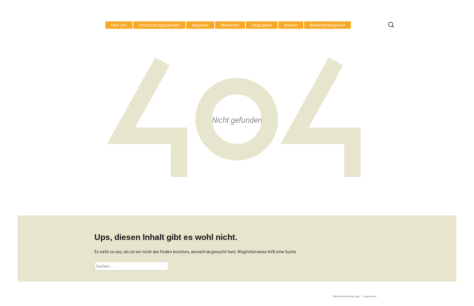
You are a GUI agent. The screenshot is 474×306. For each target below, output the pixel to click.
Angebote (200, 25)
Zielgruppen (261, 25)
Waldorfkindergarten (327, 25)
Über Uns (119, 25)
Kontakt (291, 25)
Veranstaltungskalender (159, 25)
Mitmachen (230, 25)
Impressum (370, 296)
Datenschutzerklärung (346, 296)
